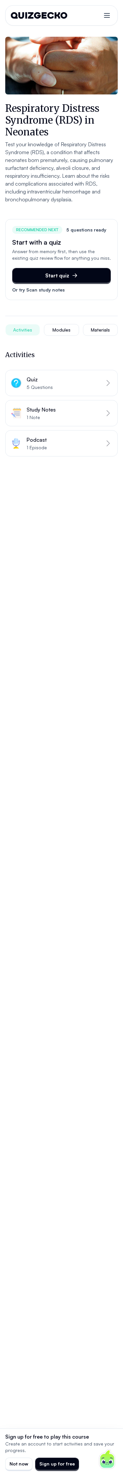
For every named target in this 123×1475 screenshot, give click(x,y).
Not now (19, 1463)
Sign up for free (57, 1463)
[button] (61, 383)
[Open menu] (106, 15)
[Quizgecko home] (39, 15)
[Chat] (107, 1459)
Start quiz (57, 275)
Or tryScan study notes (38, 290)
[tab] (22, 330)
